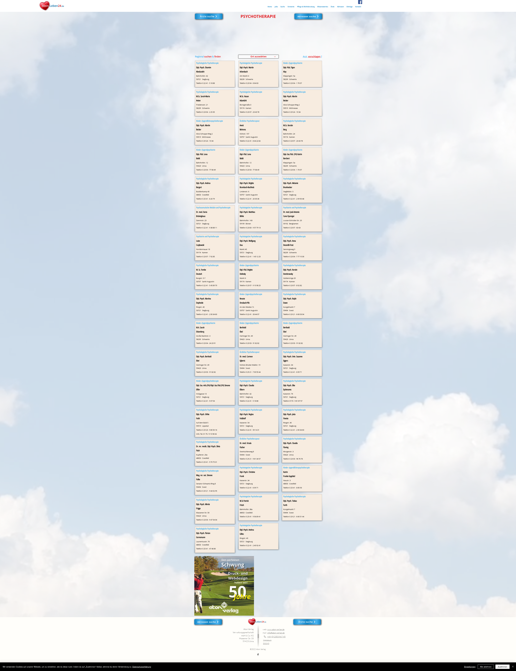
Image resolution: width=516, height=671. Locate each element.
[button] (282, 6)
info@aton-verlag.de (276, 633)
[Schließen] (512, 667)
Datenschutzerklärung (141, 666)
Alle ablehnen (486, 666)
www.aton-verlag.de (275, 629)
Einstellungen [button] (470, 666)
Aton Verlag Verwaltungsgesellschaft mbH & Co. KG (243, 632)
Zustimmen (502, 666)
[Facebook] (360, 2)
